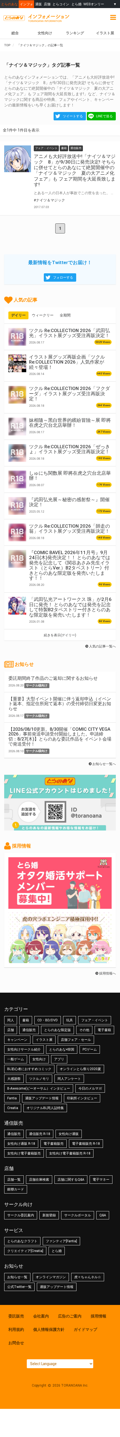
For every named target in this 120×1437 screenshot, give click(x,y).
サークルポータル (77, 1215)
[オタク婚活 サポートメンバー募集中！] (60, 906)
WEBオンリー (93, 4)
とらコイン (60, 4)
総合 (15, 33)
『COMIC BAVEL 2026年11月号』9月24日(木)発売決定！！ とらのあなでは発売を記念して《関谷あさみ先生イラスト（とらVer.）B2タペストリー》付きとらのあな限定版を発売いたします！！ (69, 565)
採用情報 (98, 1316)
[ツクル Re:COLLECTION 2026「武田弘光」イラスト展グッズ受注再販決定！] (17, 337)
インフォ (26, 4)
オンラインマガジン (51, 1277)
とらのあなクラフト (22, 1241)
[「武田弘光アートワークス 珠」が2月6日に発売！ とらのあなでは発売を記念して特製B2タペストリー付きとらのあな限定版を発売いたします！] (17, 606)
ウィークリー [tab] (43, 315)
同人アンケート (69, 1079)
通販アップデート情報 (42, 1098)
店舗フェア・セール (76, 1040)
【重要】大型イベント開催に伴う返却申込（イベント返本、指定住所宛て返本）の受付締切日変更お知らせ (59, 703)
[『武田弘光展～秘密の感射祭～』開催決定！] (17, 506)
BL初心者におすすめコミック (29, 1069)
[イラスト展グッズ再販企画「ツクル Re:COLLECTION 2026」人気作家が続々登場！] (17, 363)
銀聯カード (15, 1189)
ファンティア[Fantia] (61, 1241)
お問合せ (16, 1343)
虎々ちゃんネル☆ (87, 1277)
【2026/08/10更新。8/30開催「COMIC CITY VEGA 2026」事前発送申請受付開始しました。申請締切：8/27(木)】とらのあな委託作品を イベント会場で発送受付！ (59, 737)
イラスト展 (44, 1040)
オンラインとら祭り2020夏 (80, 1069)
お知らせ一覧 (17, 1277)
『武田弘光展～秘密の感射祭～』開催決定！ (69, 502)
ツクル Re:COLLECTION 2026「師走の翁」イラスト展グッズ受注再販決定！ (69, 528)
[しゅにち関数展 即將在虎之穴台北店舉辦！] (17, 479)
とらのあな (9, 4)
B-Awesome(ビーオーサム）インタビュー (38, 1088)
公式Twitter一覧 (19, 1287)
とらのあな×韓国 (61, 1049)
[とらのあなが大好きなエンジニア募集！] (60, 960)
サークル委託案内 (20, 1215)
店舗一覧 (14, 1180)
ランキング (75, 33)
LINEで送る (104, 116)
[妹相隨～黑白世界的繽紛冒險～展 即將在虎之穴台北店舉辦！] (17, 426)
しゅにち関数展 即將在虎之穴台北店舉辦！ (70, 475)
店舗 (47, 4)
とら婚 (76, 4)
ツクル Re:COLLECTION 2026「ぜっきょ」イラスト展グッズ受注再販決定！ (69, 449)
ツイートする (73, 116)
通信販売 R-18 (39, 1134)
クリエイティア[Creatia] (25, 1251)
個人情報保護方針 (48, 1329)
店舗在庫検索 (39, 1180)
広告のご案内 (69, 1316)
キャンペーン (17, 1040)
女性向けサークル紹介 (24, 1049)
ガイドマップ (85, 1329)
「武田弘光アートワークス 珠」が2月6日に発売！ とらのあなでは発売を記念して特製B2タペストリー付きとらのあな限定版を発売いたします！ (70, 606)
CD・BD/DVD (47, 1020)
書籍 (25, 1020)
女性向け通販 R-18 (21, 1144)
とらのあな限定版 (57, 1030)
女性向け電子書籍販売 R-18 (69, 1153)
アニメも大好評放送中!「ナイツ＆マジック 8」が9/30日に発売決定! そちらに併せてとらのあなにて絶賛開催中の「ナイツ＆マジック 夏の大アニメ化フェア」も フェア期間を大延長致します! (75, 170)
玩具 (69, 1020)
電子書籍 (104, 1030)
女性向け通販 (69, 1134)
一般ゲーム (15, 1059)
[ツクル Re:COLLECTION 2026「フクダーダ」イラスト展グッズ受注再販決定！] (17, 395)
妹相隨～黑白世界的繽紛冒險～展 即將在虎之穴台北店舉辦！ (70, 422)
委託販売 (16, 1316)
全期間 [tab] (65, 315)
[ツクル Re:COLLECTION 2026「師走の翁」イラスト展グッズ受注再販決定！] (17, 532)
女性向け (45, 33)
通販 (38, 4)
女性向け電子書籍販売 (24, 1153)
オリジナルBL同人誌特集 (45, 1108)
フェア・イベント (94, 1020)
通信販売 (29, 1030)
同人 (10, 1020)
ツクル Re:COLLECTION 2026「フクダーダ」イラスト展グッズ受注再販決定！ (69, 393)
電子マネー (101, 1180)
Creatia (12, 1108)
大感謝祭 (14, 1079)
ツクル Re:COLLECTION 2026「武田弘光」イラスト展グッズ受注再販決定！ (69, 333)
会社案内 (41, 1316)
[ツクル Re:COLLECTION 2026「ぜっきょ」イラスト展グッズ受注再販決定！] (17, 453)
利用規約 (16, 1329)
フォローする (63, 277)
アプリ (59, 1059)
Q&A (102, 1215)
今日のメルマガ (90, 1088)
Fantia (12, 1098)
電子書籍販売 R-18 (86, 1144)
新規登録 (49, 1215)
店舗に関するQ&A (70, 1180)
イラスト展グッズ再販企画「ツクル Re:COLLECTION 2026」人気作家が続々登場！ (67, 362)
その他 (84, 1030)
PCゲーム (90, 1049)
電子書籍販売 (54, 1144)
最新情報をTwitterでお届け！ (60, 262)
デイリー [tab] (18, 315)
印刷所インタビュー (82, 1098)
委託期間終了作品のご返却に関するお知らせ (53, 678)
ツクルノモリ (39, 1079)
